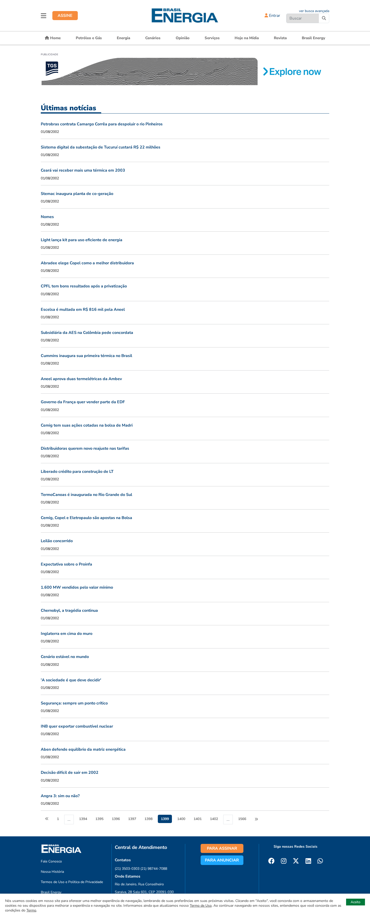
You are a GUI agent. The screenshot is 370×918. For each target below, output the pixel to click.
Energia (123, 37)
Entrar (274, 15)
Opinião (183, 37)
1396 (116, 819)
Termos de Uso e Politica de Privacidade (72, 882)
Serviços (212, 37)
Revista (280, 37)
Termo (31, 910)
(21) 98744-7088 (153, 868)
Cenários (152, 37)
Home (55, 37)
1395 (99, 819)
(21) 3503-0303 (127, 868)
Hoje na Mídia (247, 37)
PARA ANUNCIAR (222, 860)
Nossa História (52, 871)
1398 (148, 819)
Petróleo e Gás (89, 37)
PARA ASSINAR (222, 848)
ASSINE (65, 15)
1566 (242, 819)
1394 (83, 819)
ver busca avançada (314, 11)
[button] (43, 15)
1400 (181, 819)
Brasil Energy (313, 37)
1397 (132, 819)
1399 (165, 819)
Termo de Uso (201, 905)
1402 (214, 819)
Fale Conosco (51, 861)
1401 (198, 819)
